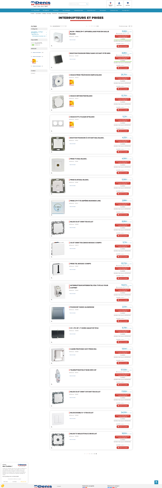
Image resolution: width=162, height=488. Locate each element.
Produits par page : (123, 26)
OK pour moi (23, 481)
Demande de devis (78, 10)
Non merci (6, 481)
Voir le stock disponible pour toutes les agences (122, 36)
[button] (2, 485)
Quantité (120, 43)
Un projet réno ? (125, 10)
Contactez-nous (114, 10)
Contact (59, 486)
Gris (33, 73)
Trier (51, 26)
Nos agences (46, 10)
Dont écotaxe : (120, 33)
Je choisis (15, 481)
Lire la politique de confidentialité (11, 476)
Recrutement (103, 10)
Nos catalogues (66, 10)
